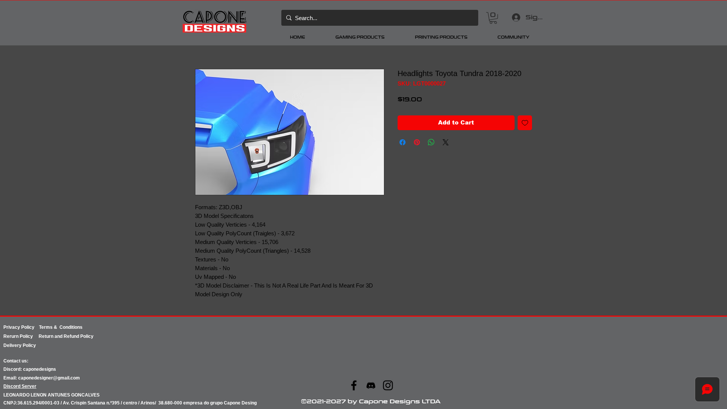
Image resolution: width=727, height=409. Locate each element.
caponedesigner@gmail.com (49, 378)
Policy (29, 336)
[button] (493, 18)
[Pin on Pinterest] (416, 142)
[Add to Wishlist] (525, 122)
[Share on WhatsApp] (431, 142)
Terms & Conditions (61, 327)
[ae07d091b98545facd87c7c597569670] (371, 385)
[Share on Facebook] (402, 142)
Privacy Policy (21, 327)
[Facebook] (353, 385)
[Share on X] (445, 142)
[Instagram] (388, 385)
